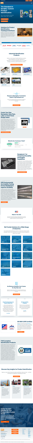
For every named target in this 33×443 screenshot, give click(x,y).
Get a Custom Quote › (16, 294)
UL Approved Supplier (29, 435)
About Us (29, 430)
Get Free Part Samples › (16, 105)
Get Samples (15, 431)
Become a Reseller (29, 433)
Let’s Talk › (5, 421)
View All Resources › (16, 376)
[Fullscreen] (31, 36)
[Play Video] (18, 36)
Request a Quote (15, 429)
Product (23, 430)
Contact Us (15, 433)
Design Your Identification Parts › (6, 132)
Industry (23, 431)
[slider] (24, 36)
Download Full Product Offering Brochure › (16, 64)
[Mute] (29, 36)
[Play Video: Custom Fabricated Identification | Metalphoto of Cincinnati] (24, 32)
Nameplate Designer (29, 432)
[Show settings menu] (30, 36)
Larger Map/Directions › (3, 434)
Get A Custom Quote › (4, 21)
